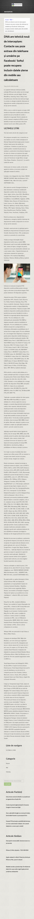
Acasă (7, 19)
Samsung (8, 772)
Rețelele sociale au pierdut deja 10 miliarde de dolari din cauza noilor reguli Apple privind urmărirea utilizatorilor (18, 869)
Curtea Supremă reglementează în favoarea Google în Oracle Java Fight (17, 806)
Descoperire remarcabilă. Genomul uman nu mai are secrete (19, 842)
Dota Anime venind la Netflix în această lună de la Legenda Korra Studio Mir (18, 798)
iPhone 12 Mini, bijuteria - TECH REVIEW (17, 850)
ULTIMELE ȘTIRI (11, 750)
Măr (11, 19)
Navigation (8, 12)
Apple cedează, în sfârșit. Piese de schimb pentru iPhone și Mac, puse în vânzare (19, 858)
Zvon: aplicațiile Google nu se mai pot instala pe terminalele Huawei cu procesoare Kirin (18, 814)
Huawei (8, 763)
